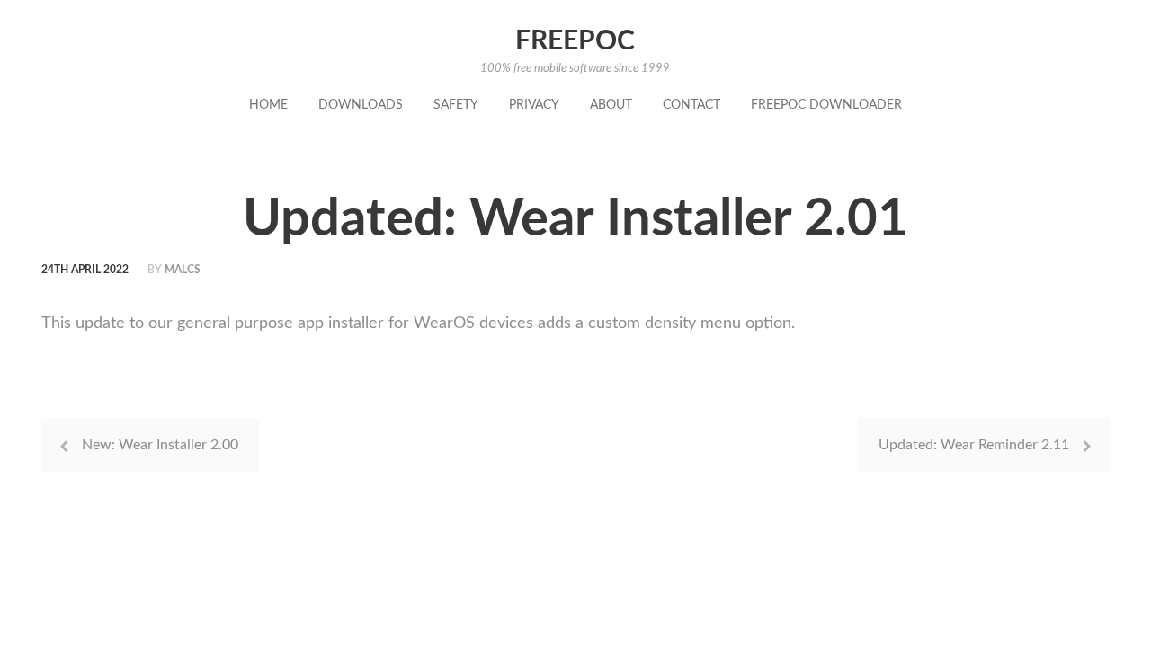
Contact (691, 105)
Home (268, 105)
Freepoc (575, 41)
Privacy (534, 105)
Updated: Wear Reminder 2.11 (974, 445)
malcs (183, 269)
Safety (455, 105)
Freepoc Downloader (826, 105)
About (611, 105)
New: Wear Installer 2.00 (160, 445)
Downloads (360, 105)
